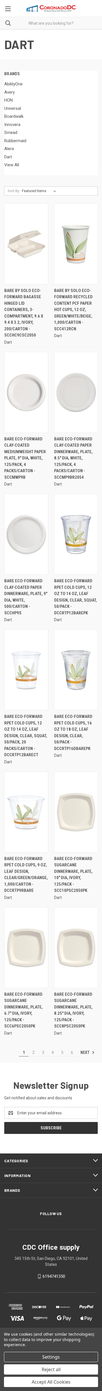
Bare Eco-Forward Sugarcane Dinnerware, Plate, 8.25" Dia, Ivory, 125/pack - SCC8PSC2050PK (73, 1010)
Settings (51, 1357)
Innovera (12, 124)
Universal (12, 108)
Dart (8, 156)
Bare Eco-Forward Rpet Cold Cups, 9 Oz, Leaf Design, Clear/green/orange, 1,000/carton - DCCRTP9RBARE (26, 874)
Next (85, 1052)
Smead (10, 132)
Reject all (51, 1369)
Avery (9, 92)
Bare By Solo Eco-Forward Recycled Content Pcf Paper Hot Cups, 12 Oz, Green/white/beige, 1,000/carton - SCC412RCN (73, 309)
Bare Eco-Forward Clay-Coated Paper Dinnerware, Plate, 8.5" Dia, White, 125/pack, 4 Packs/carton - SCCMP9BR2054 (73, 458)
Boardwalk (14, 116)
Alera (9, 148)
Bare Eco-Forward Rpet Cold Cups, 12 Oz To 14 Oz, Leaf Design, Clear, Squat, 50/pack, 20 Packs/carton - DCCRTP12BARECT (25, 735)
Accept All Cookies (51, 1382)
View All (11, 164)
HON (8, 100)
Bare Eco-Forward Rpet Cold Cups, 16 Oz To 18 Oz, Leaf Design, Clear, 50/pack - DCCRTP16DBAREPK (73, 732)
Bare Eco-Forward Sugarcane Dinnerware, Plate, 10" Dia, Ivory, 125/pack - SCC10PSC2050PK (73, 874)
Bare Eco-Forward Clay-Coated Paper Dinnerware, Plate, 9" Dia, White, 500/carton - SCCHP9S (25, 596)
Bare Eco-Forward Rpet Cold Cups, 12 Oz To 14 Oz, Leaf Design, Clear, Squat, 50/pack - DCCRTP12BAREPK (75, 596)
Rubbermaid (15, 140)
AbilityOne (13, 84)
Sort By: (14, 191)
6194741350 (53, 1276)
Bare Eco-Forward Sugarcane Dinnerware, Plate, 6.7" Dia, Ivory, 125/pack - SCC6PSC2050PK (23, 1010)
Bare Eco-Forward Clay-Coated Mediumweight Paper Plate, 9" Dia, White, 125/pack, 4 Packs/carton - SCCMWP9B (25, 458)
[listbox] (40, 191)
